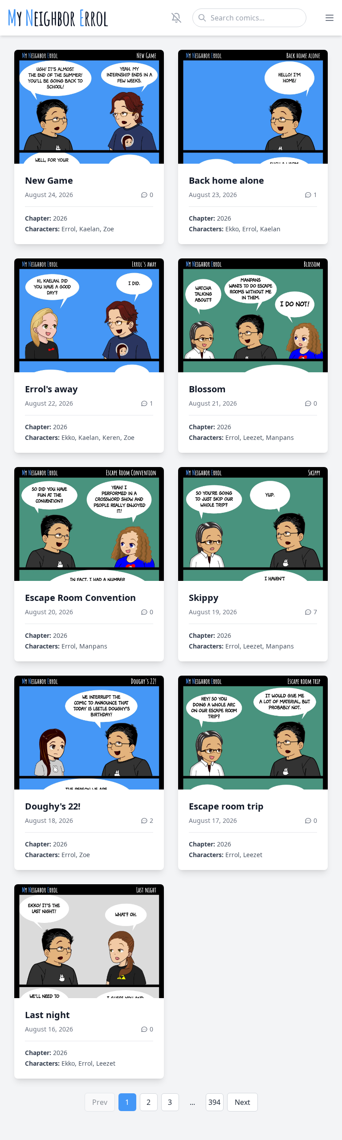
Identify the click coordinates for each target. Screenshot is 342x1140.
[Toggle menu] (329, 18)
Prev (99, 1102)
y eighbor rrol (57, 17)
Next (242, 1102)
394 (214, 1102)
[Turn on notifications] (176, 18)
